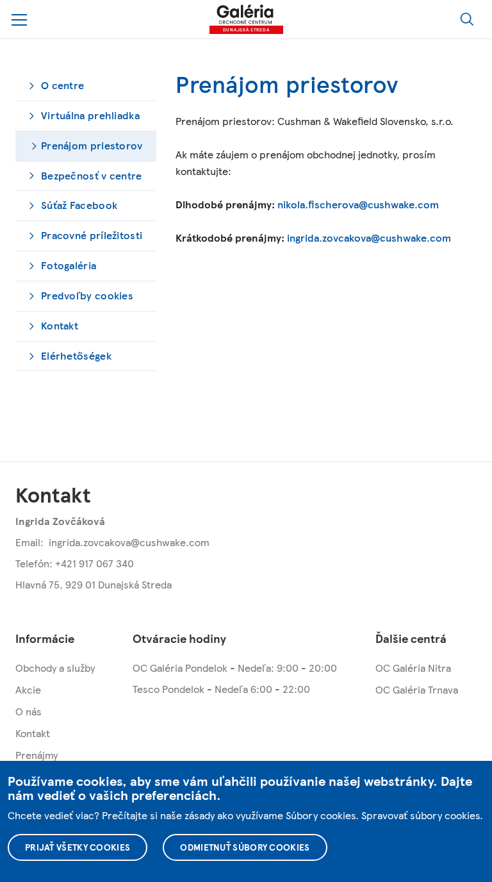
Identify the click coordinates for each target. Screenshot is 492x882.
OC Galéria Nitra (413, 667)
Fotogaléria (68, 265)
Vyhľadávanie (467, 19)
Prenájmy (36, 754)
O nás (28, 711)
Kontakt (59, 325)
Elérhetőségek (76, 355)
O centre (62, 85)
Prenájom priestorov (92, 145)
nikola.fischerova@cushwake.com (358, 204)
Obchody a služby (55, 667)
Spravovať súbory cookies (420, 815)
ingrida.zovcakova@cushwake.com (369, 237)
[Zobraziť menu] (19, 19)
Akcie (28, 689)
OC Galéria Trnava (416, 689)
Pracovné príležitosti (91, 235)
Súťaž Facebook (79, 204)
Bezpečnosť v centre (91, 175)
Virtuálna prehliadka (90, 115)
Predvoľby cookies (87, 295)
